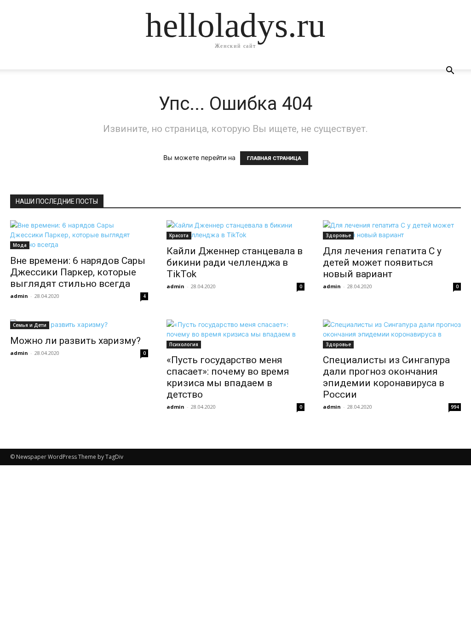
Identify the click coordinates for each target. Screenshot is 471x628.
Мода (20, 245)
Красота (179, 235)
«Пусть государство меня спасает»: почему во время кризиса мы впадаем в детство (228, 377)
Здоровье (338, 235)
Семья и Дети (29, 325)
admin (19, 295)
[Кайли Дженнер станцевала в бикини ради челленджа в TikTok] (235, 230)
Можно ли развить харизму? (75, 340)
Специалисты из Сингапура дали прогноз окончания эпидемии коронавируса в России (386, 377)
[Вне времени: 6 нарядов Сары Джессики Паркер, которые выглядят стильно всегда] (79, 234)
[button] (450, 71)
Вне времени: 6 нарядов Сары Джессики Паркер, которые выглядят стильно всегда (77, 272)
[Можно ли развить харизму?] (79, 324)
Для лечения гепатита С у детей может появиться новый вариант (382, 262)
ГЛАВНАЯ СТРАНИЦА (274, 158)
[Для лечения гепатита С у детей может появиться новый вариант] (392, 230)
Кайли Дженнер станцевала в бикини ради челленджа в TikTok (235, 262)
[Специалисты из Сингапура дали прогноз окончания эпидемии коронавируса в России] (392, 334)
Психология (183, 344)
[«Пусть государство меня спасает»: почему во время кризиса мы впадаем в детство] (235, 334)
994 (455, 407)
